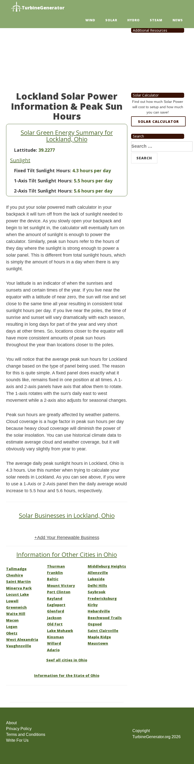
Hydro (133, 20)
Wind (90, 20)
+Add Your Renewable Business (66, 537)
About (11, 723)
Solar (111, 20)
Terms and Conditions (25, 734)
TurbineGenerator (43, 8)
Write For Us (17, 740)
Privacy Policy (19, 729)
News (178, 20)
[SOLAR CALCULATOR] (158, 139)
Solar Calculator (158, 121)
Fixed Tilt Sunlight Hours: (42, 170)
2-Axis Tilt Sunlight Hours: (43, 191)
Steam (156, 20)
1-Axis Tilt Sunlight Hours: (43, 181)
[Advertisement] (66, 53)
